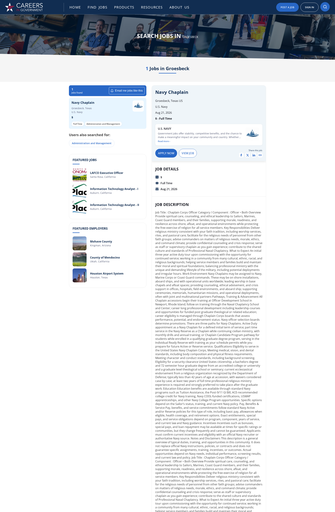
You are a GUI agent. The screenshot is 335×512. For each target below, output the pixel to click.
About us (179, 7)
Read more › (164, 141)
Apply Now (166, 153)
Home (75, 7)
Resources (152, 7)
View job (188, 153)
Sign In (309, 7)
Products (124, 7)
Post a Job (287, 7)
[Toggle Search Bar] (325, 6)
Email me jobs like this (129, 90)
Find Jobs (97, 7)
